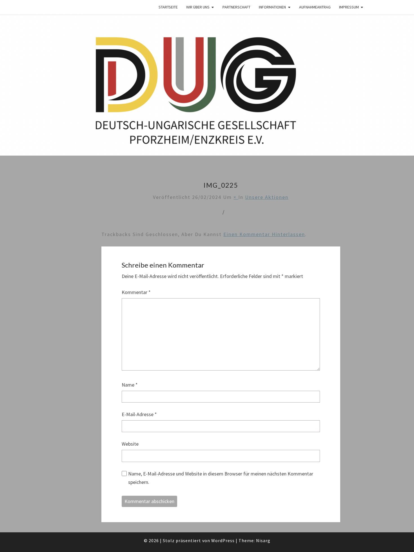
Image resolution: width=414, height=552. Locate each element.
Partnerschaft (236, 7)
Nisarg (263, 540)
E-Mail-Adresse (139, 414)
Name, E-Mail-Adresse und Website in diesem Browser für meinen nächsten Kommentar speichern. (220, 478)
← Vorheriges (200, 212)
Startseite (168, 7)
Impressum (349, 7)
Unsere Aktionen (266, 197)
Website (130, 444)
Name (130, 385)
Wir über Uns (198, 7)
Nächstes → (243, 212)
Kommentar (136, 292)
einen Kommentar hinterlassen (264, 234)
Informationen (272, 7)
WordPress (223, 540)
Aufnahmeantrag (315, 7)
